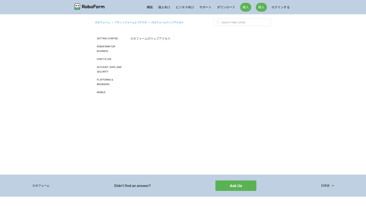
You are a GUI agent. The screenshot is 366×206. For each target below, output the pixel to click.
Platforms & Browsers (105, 82)
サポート (205, 7)
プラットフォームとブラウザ (131, 22)
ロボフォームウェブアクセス (167, 22)
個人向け (164, 7)
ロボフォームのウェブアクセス (150, 38)
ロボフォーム (102, 22)
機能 (150, 7)
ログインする (280, 7)
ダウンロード (226, 7)
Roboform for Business (106, 48)
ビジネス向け (185, 7)
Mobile (101, 92)
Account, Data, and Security (109, 69)
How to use (104, 59)
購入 (246, 7)
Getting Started (107, 38)
